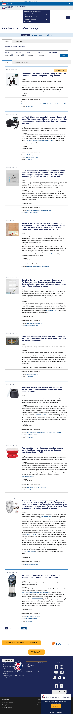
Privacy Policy (5, 705)
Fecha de (7, 52)
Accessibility (5, 699)
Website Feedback (59, 692)
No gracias (52, 712)
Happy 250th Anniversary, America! (14, 4)
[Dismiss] (69, 3)
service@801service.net (31, 490)
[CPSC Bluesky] (59, 677)
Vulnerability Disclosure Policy (10, 702)
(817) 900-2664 (29, 621)
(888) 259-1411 (29, 159)
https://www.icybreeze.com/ (33, 616)
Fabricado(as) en (53, 52)
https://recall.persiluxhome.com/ (34, 323)
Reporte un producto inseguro (36, 652)
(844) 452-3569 (29, 437)
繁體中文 (49, 35)
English (34, 35)
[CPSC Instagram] (62, 667)
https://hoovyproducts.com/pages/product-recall (40, 140)
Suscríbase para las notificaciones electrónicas (21, 642)
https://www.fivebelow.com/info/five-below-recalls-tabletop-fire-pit (43, 432)
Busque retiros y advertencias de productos (15, 46)
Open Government (7, 707)
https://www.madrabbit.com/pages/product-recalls (39, 210)
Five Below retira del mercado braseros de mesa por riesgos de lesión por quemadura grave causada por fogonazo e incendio (42, 389)
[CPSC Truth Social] (64, 677)
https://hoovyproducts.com (33, 155)
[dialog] (56, 704)
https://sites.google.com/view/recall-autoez (37, 266)
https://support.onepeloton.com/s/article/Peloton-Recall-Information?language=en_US (43, 103)
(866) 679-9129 (29, 106)
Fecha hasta (18, 52)
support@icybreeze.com (31, 618)
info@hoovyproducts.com (31, 157)
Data (38, 667)
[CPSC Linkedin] (54, 677)
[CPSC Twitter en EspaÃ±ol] (62, 686)
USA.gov (39, 672)
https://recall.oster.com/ (32, 374)
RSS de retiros (62, 644)
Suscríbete (56, 706)
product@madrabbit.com (31, 212)
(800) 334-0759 (29, 376)
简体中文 (42, 35)
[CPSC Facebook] (56, 667)
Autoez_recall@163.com (31, 269)
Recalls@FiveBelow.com (31, 434)
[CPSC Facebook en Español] (56, 686)
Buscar (7, 41)
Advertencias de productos (22, 62)
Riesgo (28, 52)
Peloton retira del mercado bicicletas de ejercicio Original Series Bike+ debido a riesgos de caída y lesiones (44, 75)
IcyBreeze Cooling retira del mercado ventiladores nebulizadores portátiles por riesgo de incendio (41, 576)
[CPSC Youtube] (57, 672)
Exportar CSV (18, 41)
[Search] (68, 17)
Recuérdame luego (58, 712)
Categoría (40, 52)
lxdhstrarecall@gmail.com (31, 564)
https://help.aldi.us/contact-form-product (36, 487)
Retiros (7, 62)
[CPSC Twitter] (62, 672)
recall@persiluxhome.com (31, 325)
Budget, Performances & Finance (30, 665)
